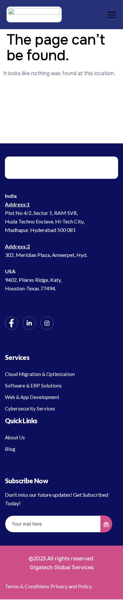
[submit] (106, 524)
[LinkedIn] (29, 323)
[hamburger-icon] (109, 14)
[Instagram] (46, 323)
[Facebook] (11, 323)
